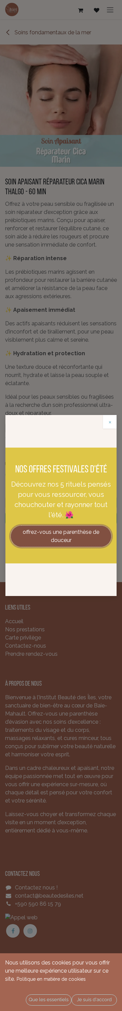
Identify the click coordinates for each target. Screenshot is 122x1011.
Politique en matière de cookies (51, 979)
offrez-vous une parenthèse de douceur (61, 536)
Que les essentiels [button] (49, 1000)
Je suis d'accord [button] (94, 1000)
